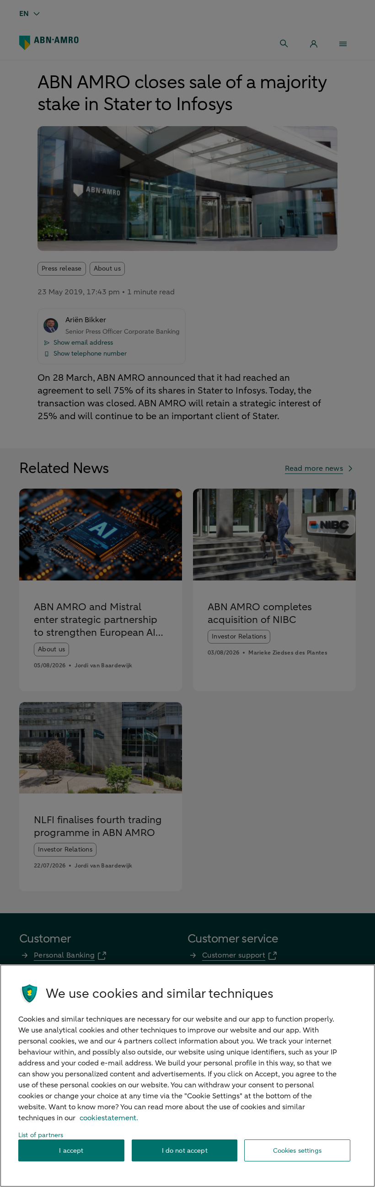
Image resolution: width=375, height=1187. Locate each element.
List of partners (40, 1135)
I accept (71, 1150)
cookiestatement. (109, 1118)
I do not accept (185, 1150)
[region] (187, 1075)
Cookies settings (297, 1150)
